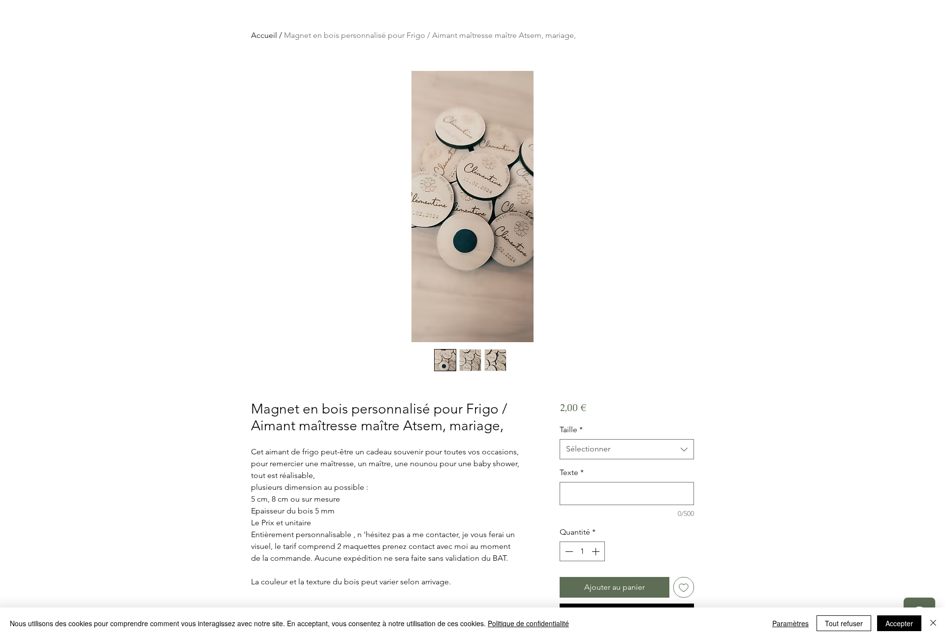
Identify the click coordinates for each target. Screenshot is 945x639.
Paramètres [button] (790, 623)
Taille (571, 429)
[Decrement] (568, 551)
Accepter (899, 623)
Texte (572, 472)
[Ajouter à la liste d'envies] (683, 587)
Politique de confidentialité (528, 623)
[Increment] (596, 551)
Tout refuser (844, 623)
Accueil (264, 35)
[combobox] (627, 449)
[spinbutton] (582, 551)
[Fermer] (933, 623)
